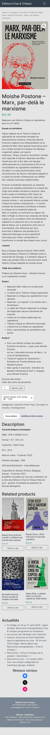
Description (11, 416)
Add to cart (17, 388)
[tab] (11, 416)
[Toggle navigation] (44, 3)
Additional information (32, 416)
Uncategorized (18, 407)
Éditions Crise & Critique (17, 3)
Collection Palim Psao (24, 404)
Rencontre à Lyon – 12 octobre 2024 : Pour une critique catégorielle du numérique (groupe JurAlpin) (25, 662)
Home (4, 12)
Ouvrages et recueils (18, 12)
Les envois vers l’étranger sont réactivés (26, 634)
